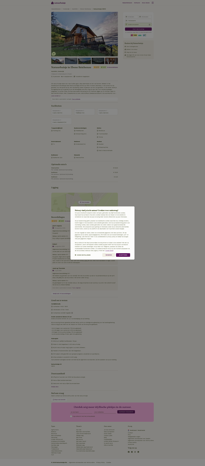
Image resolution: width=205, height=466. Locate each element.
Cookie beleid (109, 250)
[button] (82, 255)
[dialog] (102, 233)
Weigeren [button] (109, 255)
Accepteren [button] (123, 255)
